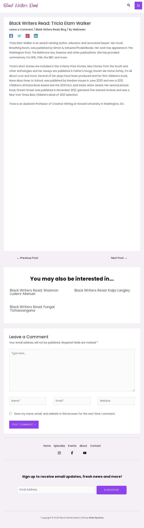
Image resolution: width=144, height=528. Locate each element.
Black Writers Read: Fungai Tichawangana (32, 308)
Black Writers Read (47, 29)
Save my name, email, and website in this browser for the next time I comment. (64, 414)
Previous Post (27, 258)
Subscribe (111, 489)
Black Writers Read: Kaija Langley (102, 290)
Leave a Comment (21, 29)
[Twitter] (19, 36)
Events (72, 446)
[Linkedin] (36, 36)
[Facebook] (11, 36)
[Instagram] (59, 453)
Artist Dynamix (96, 517)
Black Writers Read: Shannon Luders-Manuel (34, 292)
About (83, 446)
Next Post (119, 258)
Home (47, 446)
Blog (63, 29)
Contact (95, 446)
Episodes (59, 446)
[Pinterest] (27, 36)
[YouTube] (84, 453)
